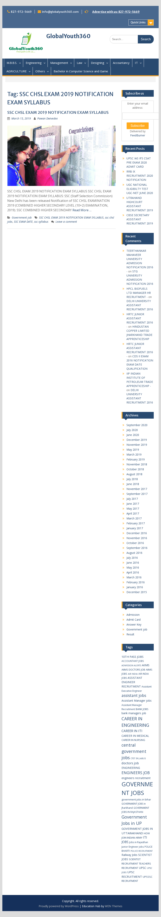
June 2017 (132, 503)
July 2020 (132, 430)
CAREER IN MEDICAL (135, 736)
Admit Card (133, 619)
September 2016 (136, 548)
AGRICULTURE (16, 71)
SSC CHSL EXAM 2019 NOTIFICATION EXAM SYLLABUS (58, 112)
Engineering (34, 63)
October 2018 (135, 469)
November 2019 (136, 445)
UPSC (142, 868)
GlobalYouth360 (68, 36)
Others (40, 71)
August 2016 (134, 553)
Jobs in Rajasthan (138, 842)
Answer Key (133, 624)
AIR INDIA (133, 674)
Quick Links (138, 22)
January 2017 (134, 528)
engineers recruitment (136, 778)
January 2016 (134, 587)
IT (136, 63)
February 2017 (135, 523)
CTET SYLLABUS (138, 758)
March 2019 (134, 454)
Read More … (81, 210)
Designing (97, 63)
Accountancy (121, 63)
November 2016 (136, 538)
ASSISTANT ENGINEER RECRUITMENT (132, 682)
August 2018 (134, 474)
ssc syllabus (41, 221)
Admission (133, 615)
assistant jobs (134, 695)
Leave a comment (66, 221)
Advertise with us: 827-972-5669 (116, 12)
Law (79, 63)
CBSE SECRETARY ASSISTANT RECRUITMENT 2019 (139, 219)
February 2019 (135, 459)
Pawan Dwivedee (47, 118)
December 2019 (136, 440)
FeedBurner (137, 135)
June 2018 (132, 484)
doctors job (130, 763)
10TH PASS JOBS (133, 657)
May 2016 (132, 567)
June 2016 (132, 562)
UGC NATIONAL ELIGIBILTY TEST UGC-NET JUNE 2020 (139, 189)
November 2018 (136, 464)
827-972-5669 (21, 12)
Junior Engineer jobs (133, 846)
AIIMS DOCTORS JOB (133, 669)
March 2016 (134, 577)
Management (59, 63)
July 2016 (132, 558)
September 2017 (136, 494)
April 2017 (132, 513)
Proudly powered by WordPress (59, 906)
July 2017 (132, 499)
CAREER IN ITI (132, 731)
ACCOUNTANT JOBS (133, 661)
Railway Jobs (129, 855)
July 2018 (132, 479)
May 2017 (132, 508)
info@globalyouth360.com (60, 12)
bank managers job (134, 713)
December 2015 (136, 592)
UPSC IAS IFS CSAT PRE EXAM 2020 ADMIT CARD (138, 162)
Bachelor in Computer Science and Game (81, 71)
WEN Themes (113, 906)
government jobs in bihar (136, 799)
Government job (22, 217)
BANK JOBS (142, 709)
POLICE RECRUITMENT (142, 851)
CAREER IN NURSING (133, 740)
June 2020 (132, 435)
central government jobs (134, 751)
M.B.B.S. (12, 63)
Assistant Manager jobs (137, 700)
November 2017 (136, 489)
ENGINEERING (131, 768)
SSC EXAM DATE (23, 221)
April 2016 (132, 572)
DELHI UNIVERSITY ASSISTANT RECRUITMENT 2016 (139, 305)
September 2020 (136, 425)
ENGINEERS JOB (136, 772)
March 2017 (134, 518)
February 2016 (135, 582)
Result (130, 634)
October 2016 (135, 543)
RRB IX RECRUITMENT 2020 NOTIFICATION (139, 176)
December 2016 (136, 533)
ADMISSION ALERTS (131, 665)
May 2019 (132, 449)
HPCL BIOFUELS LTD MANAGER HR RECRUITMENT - (138, 293)
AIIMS (145, 665)
